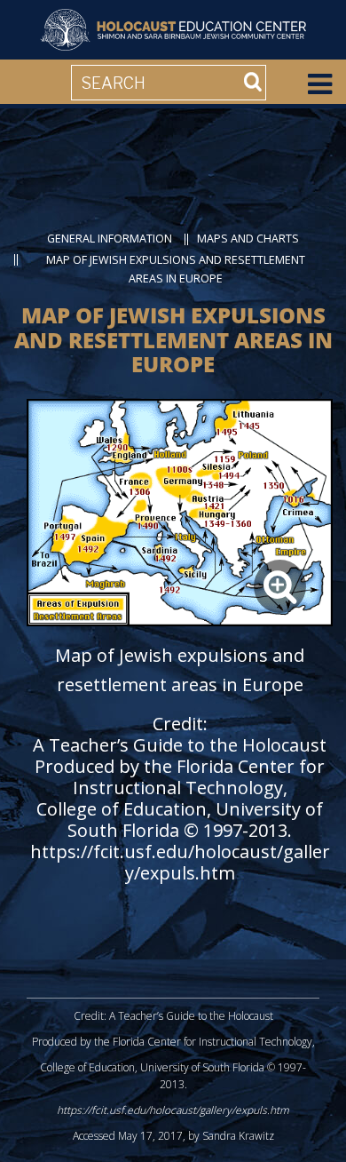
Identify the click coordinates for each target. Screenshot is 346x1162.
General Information (109, 238)
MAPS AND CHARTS (248, 238)
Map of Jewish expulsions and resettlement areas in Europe (175, 269)
